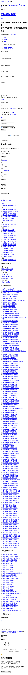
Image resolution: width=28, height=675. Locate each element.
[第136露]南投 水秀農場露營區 (10, 541)
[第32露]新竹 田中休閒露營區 (10, 354)
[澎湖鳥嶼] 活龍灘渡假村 (9, 260)
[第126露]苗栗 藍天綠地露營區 (10, 523)
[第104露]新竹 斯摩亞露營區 (10, 494)
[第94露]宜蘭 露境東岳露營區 (10, 476)
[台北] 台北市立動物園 (8, 582)
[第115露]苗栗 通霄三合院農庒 (10, 502)
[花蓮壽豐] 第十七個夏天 (9, 254)
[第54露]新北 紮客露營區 (9, 395)
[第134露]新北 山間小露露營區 (10, 538)
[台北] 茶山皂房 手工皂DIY (9, 554)
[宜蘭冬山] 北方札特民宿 (9, 243)
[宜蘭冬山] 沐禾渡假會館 (9, 239)
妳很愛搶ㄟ (8, 48)
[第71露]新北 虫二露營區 (9, 427)
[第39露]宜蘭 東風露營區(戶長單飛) (11, 367)
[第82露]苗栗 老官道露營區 (9, 448)
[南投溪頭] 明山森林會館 (9, 213)
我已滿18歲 (3, 672)
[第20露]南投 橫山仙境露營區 (10, 330)
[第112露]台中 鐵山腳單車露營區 (11, 496)
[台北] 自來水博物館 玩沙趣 (9, 562)
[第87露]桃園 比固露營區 (9, 457)
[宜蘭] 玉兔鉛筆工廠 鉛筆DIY (10, 605)
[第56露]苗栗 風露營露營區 (9, 399)
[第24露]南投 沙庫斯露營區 (9, 337)
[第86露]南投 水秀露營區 (9, 455)
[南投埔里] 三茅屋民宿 (8, 218)
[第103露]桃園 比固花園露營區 (10, 493)
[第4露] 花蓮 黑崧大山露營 (9, 296)
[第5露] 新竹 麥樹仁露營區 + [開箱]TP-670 (13, 300)
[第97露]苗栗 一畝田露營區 (9, 481)
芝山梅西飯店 (5, 274)
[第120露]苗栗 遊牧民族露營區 (10, 511)
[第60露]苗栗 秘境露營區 (9, 406)
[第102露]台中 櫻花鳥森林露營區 (11, 491)
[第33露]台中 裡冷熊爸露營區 (10, 356)
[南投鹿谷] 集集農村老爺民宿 (10, 211)
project (14, 632)
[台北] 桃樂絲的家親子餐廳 (9, 577)
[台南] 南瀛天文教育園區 (9, 599)
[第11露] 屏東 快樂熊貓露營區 (10, 311)
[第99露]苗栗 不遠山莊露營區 (10, 485)
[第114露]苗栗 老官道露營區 (10, 500)
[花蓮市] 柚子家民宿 (7, 248)
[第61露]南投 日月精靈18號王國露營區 (12, 408)
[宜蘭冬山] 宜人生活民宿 (9, 241)
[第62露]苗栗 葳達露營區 (9, 410)
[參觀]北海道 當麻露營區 (9, 474)
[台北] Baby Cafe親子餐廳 (9, 575)
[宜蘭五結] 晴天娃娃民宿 (9, 245)
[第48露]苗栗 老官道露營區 (9, 384)
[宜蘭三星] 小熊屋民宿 (8, 237)
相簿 (5, 37)
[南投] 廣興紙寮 (6, 595)
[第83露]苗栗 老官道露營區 (9, 449)
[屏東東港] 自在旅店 (7, 226)
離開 (9, 672)
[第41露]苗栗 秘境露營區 (9, 371)
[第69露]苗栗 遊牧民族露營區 (10, 423)
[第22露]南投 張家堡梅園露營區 (10, 334)
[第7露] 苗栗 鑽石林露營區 (9, 304)
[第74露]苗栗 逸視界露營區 (9, 433)
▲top (2, 117)
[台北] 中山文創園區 (7, 567)
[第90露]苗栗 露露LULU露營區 (10, 463)
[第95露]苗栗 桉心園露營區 (9, 478)
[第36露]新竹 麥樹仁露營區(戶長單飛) (12, 361)
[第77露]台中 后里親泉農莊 (9, 438)
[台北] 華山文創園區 (7, 565)
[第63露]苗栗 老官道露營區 (9, 412)
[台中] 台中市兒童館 (7, 590)
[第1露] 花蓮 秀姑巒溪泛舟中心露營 (12, 291)
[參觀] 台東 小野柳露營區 (9, 298)
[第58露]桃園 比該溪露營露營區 (10, 403)
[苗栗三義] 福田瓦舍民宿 (9, 209)
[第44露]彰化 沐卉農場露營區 (10, 376)
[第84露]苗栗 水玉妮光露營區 (10, 451)
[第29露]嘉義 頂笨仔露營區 (9, 347)
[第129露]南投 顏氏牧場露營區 (10, 528)
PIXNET (7, 649)
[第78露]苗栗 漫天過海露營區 (10, 440)
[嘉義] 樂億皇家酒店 (7, 220)
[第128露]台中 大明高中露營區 (10, 526)
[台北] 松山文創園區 (7, 571)
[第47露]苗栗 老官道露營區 (9, 382)
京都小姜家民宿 (6, 282)
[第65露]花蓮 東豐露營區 (9, 416)
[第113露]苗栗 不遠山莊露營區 (10, 498)
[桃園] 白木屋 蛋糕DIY (8, 586)
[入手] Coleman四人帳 (8, 289)
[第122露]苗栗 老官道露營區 (10, 515)
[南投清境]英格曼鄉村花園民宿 (10, 217)
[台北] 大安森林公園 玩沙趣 (9, 560)
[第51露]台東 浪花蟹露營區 (9, 389)
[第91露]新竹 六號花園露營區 (10, 464)
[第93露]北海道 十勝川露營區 (10, 468)
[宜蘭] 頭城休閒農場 (7, 608)
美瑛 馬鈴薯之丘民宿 (7, 269)
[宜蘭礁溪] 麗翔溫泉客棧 (9, 231)
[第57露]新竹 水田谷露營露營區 (10, 401)
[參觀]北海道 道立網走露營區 (10, 472)
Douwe (6, 632)
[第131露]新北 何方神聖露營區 (10, 532)
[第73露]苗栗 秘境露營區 (9, 431)
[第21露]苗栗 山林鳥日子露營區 (10, 332)
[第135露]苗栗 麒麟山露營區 (10, 539)
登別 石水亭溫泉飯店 (7, 270)
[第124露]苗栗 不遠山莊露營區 (10, 519)
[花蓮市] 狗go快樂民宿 (8, 250)
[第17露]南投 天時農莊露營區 (10, 324)
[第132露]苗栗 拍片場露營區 (10, 534)
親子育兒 (12, 112)
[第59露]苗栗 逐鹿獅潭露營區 (10, 404)
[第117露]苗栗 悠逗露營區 (9, 506)
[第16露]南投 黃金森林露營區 (10, 322)
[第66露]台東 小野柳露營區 (9, 418)
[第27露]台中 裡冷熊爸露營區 (10, 343)
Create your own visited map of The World (11, 631)
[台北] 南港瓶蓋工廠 (7, 569)
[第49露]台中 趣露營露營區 (9, 386)
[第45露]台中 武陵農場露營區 (10, 378)
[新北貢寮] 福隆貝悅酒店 (9, 205)
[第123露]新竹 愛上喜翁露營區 (10, 517)
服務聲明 (17, 651)
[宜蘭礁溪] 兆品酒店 (7, 233)
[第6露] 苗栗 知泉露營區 (8, 302)
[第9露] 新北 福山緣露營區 (9, 307)
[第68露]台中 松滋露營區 (9, 421)
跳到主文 (3, 18)
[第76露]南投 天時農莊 (8, 436)
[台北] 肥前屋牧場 (7, 584)
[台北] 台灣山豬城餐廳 (8, 580)
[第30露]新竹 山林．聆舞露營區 (10, 349)
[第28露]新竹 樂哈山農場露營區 (10, 345)
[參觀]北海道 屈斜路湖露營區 (10, 470)
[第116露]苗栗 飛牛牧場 (8, 504)
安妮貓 (2, 99)
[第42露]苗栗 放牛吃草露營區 (10, 373)
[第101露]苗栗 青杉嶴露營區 (10, 489)
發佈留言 (3, 129)
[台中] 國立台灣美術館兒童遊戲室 (11, 593)
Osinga (10, 632)
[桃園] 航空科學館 (7, 588)
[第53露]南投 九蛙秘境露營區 (10, 393)
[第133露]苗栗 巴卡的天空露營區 (11, 536)
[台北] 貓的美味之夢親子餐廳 (10, 578)
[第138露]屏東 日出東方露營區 (10, 545)
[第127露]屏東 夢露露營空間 (10, 524)
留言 (14, 108)
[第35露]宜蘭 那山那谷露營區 (10, 359)
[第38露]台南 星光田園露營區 (10, 365)
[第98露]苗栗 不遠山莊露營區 (10, 483)
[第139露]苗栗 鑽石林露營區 (10, 547)
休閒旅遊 (13, 34)
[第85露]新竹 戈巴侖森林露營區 (10, 453)
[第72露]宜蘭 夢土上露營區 (9, 429)
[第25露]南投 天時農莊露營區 (10, 339)
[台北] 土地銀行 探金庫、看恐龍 (11, 558)
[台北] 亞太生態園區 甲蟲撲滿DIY (11, 556)
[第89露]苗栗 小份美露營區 (9, 461)
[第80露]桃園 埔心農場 (8, 444)
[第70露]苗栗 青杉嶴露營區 (9, 425)
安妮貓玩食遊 (8, 14)
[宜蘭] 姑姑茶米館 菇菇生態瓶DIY (11, 610)
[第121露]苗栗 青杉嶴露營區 (10, 513)
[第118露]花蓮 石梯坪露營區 (10, 508)
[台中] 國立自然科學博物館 (9, 592)
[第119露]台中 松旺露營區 (9, 509)
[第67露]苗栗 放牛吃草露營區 (10, 419)
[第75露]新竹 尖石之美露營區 (10, 434)
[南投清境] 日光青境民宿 (9, 215)
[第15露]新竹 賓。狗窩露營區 (10, 321)
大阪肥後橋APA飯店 (7, 278)
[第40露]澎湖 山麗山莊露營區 (10, 369)
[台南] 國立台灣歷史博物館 (9, 597)
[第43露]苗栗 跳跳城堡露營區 (10, 374)
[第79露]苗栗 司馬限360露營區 (10, 442)
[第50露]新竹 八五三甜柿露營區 (10, 388)
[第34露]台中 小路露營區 (9, 358)
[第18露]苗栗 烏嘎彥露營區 (9, 326)
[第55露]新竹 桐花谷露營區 (9, 397)
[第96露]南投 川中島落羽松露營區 (11, 479)
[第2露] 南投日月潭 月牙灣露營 (10, 292)
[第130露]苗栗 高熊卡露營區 (10, 530)
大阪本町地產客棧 (7, 276)
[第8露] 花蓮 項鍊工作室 (8, 306)
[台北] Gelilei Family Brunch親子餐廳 (12, 573)
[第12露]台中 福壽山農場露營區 (10, 313)
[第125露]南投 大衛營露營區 (10, 521)
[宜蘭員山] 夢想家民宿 (8, 246)
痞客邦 (10, 108)
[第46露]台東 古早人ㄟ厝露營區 (10, 380)
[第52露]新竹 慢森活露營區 (9, 391)
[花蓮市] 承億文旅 (7, 252)
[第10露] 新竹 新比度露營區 (9, 309)
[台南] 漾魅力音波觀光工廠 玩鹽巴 (11, 601)
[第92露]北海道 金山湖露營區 (10, 466)
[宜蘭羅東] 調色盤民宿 (8, 230)
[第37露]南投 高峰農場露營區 (10, 363)
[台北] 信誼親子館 (7, 563)
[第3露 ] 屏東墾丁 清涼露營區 (10, 294)
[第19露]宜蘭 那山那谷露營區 (10, 328)
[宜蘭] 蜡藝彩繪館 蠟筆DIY (9, 607)
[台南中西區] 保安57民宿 (9, 224)
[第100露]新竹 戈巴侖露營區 (10, 487)
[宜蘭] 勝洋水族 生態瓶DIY (9, 603)
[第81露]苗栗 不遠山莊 (8, 446)
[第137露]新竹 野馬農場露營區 (10, 543)
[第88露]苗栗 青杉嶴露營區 (9, 459)
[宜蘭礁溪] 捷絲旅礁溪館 (9, 235)
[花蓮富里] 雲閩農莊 (7, 256)
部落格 (5, 39)
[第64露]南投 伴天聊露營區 (9, 414)
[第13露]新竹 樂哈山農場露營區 (10, 315)
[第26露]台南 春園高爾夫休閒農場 (11, 341)
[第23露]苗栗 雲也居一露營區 (10, 336)
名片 (5, 41)
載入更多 (3, 120)
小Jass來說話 (13, 114)
